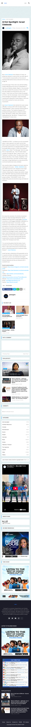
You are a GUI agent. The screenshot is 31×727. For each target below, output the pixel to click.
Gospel (15, 434)
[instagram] (18, 618)
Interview (15, 437)
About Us (8, 722)
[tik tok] (22, 618)
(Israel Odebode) (9, 105)
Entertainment (15, 429)
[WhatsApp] (17, 289)
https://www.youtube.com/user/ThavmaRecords (14, 277)
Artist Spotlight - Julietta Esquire (8, 330)
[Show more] (24, 289)
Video (15, 452)
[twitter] (12, 618)
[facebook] (9, 618)
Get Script (11, 686)
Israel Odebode (9, 74)
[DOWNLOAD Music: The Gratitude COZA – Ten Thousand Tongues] (6, 399)
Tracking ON (20, 686)
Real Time (15, 686)
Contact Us (14, 722)
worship (25, 219)
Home (3, 19)
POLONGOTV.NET (21, 664)
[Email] (21, 289)
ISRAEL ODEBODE (19, 167)
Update (15, 449)
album (8, 150)
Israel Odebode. (12, 250)
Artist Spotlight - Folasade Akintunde (7, 316)
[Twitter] (14, 289)
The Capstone (15, 447)
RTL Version (26, 722)
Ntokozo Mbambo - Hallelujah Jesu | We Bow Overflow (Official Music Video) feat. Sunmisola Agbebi (20, 380)
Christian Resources (15, 424)
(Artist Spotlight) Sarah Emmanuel (22, 316)
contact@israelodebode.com (13, 280)
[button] (2, 3)
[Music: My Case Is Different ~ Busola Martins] (5, 695)
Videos (15, 454)
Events (15, 432)
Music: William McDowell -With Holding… (14, 668)
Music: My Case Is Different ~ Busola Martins (20, 694)
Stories (15, 442)
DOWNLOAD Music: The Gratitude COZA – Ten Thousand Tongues (20, 397)
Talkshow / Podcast (15, 444)
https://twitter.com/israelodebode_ (15, 273)
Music (15, 439)
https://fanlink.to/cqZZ (12, 282)
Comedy (15, 427)
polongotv (12, 294)
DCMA (20, 722)
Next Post (25, 353)
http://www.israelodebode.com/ (15, 278)
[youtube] (15, 618)
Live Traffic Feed (15, 660)
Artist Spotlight (9, 19)
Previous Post (6, 353)
